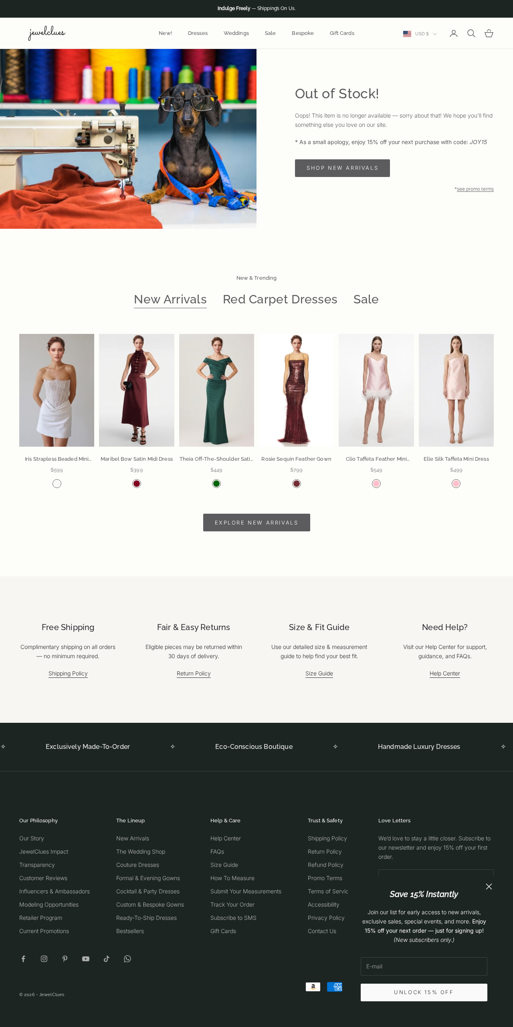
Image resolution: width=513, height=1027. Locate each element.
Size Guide (319, 673)
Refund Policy (325, 864)
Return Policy (194, 673)
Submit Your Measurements (245, 891)
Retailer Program (40, 917)
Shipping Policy (68, 673)
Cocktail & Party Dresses (148, 891)
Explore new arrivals (257, 522)
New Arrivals (170, 299)
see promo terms (475, 189)
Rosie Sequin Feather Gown (296, 459)
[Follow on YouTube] (86, 959)
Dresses (198, 33)
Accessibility (323, 904)
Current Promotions (44, 930)
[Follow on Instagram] (44, 959)
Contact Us (322, 930)
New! (165, 33)
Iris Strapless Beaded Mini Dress (57, 460)
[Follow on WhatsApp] (127, 959)
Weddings (236, 33)
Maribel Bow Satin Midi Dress (137, 459)
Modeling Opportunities (49, 904)
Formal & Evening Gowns (148, 877)
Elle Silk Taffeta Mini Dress (456, 459)
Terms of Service (330, 891)
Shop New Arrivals (342, 168)
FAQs (217, 851)
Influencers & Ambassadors (54, 891)
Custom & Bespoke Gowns (150, 904)
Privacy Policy (326, 917)
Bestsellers (130, 930)
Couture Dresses (137, 864)
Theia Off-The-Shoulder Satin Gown (217, 460)
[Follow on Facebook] (23, 959)
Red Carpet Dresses (280, 299)
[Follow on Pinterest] (65, 959)
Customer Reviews (43, 877)
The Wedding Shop (140, 851)
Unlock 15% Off (424, 992)
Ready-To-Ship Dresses (146, 917)
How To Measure (232, 877)
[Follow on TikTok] (107, 959)
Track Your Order (232, 904)
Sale (270, 33)
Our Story (31, 838)
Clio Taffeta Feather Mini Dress (376, 460)
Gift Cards (342, 33)
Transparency (37, 864)
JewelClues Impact (43, 851)
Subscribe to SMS (233, 917)
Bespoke (303, 33)
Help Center (445, 673)
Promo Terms (325, 877)
